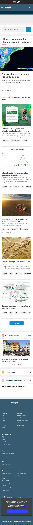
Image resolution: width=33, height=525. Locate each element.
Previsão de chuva (22, 415)
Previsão (4, 413)
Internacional (5, 490)
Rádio (18, 476)
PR (8, 229)
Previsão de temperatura (24, 418)
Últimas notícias (6, 473)
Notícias (4, 471)
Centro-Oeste (27, 273)
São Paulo (16, 186)
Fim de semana (6, 423)
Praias (3, 427)
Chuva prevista (6, 464)
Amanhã (4, 420)
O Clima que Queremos (8, 483)
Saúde (3, 478)
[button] (2, 90)
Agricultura (5, 140)
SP (10, 186)
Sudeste (5, 186)
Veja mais (16, 323)
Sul (3, 229)
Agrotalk (25, 140)
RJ (22, 186)
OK (17, 511)
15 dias (4, 425)
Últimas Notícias (15, 140)
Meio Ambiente (6, 480)
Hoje (3, 418)
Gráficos (19, 413)
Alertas (4, 485)
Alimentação (5, 476)
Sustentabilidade (6, 488)
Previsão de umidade (22, 420)
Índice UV (19, 423)
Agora (3, 415)
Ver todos (28, 335)
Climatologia (20, 425)
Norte (11, 273)
